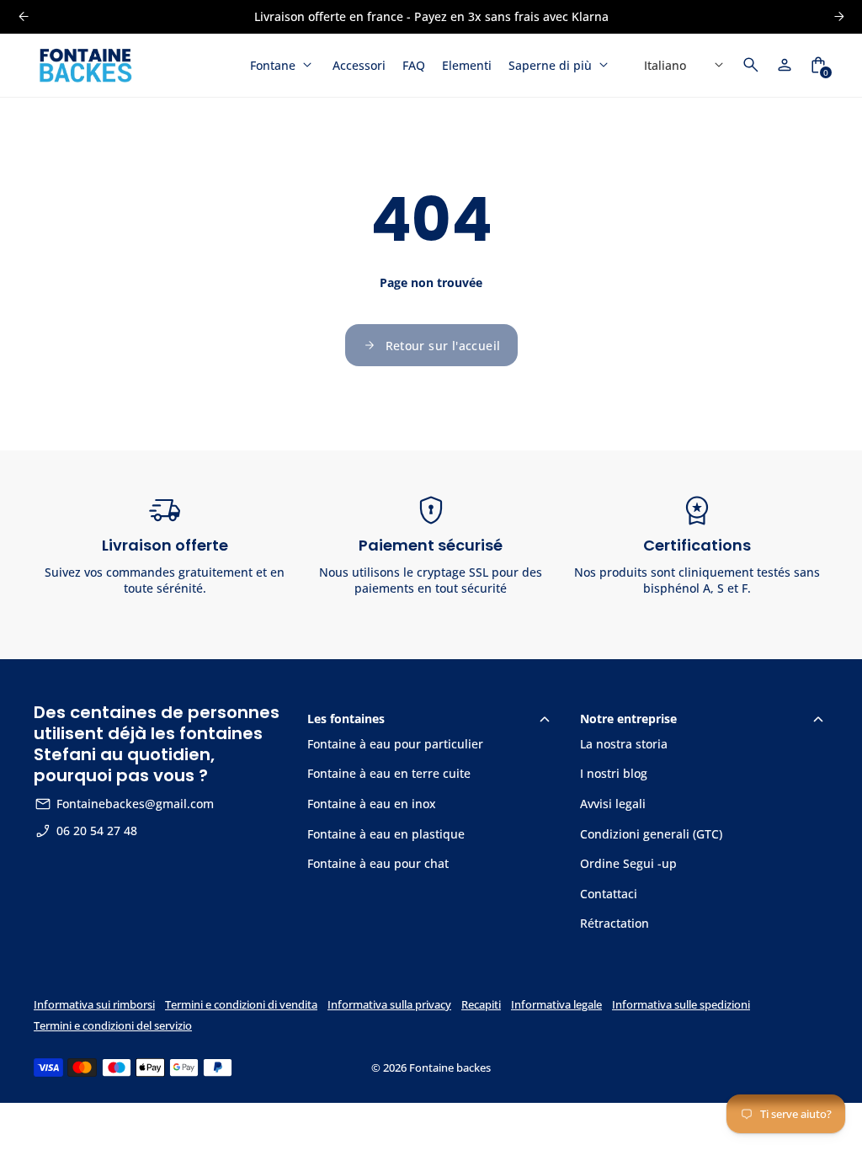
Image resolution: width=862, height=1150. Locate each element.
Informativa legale (556, 1005)
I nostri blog (613, 773)
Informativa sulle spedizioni (681, 1005)
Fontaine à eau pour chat (378, 863)
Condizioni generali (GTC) (651, 834)
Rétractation (614, 923)
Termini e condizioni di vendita (241, 1005)
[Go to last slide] (23, 16)
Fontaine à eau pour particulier (395, 744)
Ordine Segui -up (628, 863)
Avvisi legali (613, 804)
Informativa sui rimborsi (94, 1005)
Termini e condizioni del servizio (113, 1026)
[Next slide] (839, 16)
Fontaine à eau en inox (371, 804)
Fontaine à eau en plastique (386, 834)
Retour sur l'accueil (443, 346)
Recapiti (481, 1005)
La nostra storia (624, 744)
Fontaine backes (450, 1068)
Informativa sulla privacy (389, 1005)
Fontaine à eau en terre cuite (389, 773)
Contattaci (608, 894)
